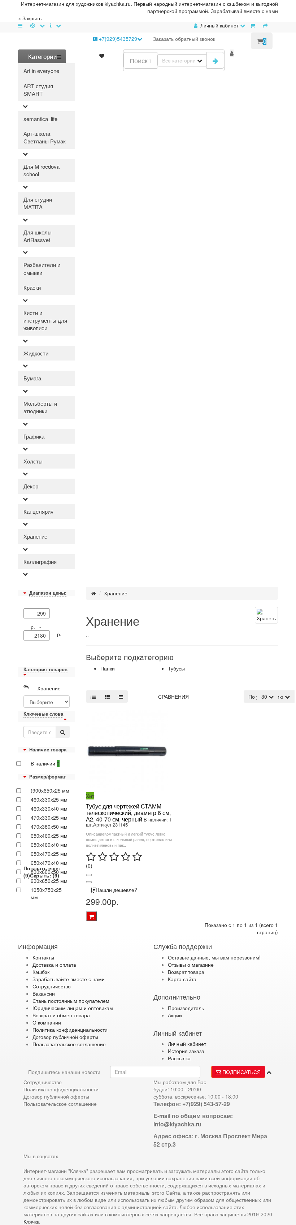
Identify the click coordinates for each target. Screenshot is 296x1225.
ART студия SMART (38, 89)
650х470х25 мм (49, 853)
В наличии (45, 763)
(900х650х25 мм (50, 790)
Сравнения (173, 696)
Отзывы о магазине (191, 964)
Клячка (31, 1221)
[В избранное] (89, 875)
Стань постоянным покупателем (70, 1000)
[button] (232, 53)
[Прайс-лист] (121, 696)
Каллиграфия (40, 561)
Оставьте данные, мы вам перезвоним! (214, 957)
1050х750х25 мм (46, 893)
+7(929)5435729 (117, 38)
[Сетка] (107, 696)
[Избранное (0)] (102, 55)
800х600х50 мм (49, 871)
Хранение (35, 536)
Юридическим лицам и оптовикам (72, 1008)
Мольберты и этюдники (40, 407)
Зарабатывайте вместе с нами (68, 979)
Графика (33, 436)
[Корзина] (254, 25)
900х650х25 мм (49, 880)
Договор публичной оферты (65, 1036)
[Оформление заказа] (267, 25)
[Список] (93, 696)
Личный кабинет (187, 1043)
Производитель (186, 1008)
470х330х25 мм (49, 817)
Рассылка (179, 1058)
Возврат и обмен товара (61, 1015)
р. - (37, 626)
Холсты (33, 461)
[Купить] (91, 916)
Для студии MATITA (37, 203)
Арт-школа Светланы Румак (44, 137)
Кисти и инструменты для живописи (45, 320)
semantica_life (40, 118)
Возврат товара (186, 971)
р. (59, 634)
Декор (30, 486)
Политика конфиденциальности (70, 1029)
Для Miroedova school (41, 170)
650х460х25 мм (49, 835)
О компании (46, 1022)
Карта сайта (182, 979)
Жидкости (35, 353)
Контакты (43, 957)
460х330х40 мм (49, 808)
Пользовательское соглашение (69, 1044)
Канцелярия (38, 511)
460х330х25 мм (49, 799)
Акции (175, 1015)
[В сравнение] (89, 882)
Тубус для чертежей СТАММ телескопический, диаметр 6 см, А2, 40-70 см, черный (128, 812)
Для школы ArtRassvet (37, 235)
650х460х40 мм (49, 844)
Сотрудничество (51, 986)
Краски (32, 287)
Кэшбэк (40, 971)
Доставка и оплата (54, 964)
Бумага (32, 378)
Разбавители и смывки (41, 268)
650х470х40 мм (49, 862)
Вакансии (43, 993)
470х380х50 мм (49, 826)
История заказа (186, 1050)
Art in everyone (41, 70)
